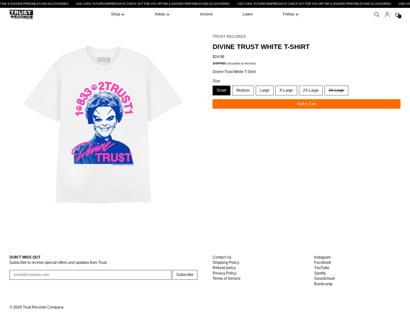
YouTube (321, 268)
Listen (248, 14)
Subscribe (184, 275)
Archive (206, 14)
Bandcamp (323, 284)
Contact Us (222, 257)
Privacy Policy (225, 273)
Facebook (322, 262)
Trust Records (229, 36)
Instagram (322, 257)
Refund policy (224, 268)
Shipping (219, 63)
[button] (377, 14)
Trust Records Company (43, 307)
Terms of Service (227, 278)
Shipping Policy (226, 262)
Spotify (320, 273)
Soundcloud (324, 278)
